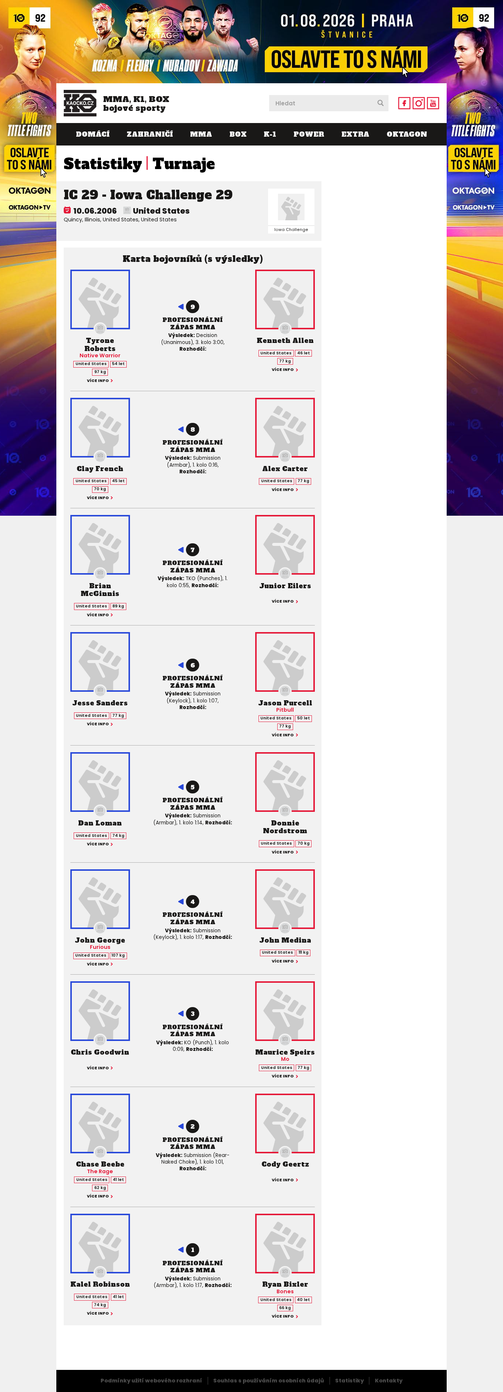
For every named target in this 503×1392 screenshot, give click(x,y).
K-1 (270, 134)
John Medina (285, 940)
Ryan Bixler (285, 1284)
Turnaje (183, 164)
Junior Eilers (285, 585)
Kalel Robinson (100, 1284)
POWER (308, 134)
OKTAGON (407, 134)
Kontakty (388, 1380)
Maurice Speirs (285, 1052)
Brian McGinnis (100, 590)
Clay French (100, 468)
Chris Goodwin (100, 1052)
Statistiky (103, 164)
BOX (238, 134)
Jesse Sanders (100, 703)
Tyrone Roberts (100, 344)
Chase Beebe (100, 1164)
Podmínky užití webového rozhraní (151, 1380)
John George (100, 940)
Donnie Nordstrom (285, 827)
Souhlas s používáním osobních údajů (268, 1380)
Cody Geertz (285, 1164)
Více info (98, 381)
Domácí (92, 134)
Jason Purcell (285, 703)
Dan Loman (100, 823)
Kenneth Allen (285, 340)
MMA (201, 134)
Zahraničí (150, 134)
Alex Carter (285, 468)
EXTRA (355, 134)
